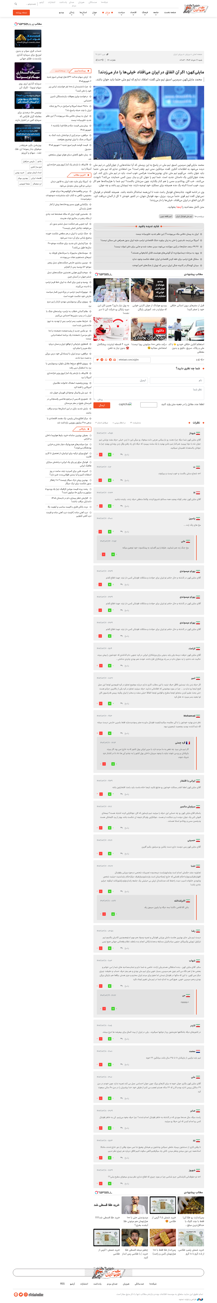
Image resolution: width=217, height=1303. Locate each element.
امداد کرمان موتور (34, 172)
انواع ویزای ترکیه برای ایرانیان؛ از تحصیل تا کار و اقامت (68, 455)
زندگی (71, 12)
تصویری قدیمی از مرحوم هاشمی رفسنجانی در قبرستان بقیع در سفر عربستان (69, 401)
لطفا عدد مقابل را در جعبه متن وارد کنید (182, 404)
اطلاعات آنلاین (195, 8)
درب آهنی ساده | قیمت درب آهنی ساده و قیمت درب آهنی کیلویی (68, 514)
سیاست (121, 12)
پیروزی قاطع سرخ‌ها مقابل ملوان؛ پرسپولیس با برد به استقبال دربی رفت (68, 366)
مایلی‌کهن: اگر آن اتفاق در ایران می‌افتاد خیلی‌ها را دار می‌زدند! (151, 72)
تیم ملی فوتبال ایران (184, 216)
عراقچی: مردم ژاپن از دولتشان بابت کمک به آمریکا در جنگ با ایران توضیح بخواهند (70, 137)
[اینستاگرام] (26, 1294)
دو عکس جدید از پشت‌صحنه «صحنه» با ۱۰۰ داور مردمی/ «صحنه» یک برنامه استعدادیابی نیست (69, 334)
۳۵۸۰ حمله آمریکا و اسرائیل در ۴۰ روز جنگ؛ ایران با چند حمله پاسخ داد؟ (70, 108)
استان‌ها (83, 12)
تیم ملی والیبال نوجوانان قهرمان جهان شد (69, 393)
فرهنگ (145, 12)
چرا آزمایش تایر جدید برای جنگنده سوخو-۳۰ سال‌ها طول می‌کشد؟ (69, 245)
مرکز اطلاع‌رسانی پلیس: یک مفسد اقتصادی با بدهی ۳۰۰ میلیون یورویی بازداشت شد (69, 421)
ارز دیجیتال (37, 183)
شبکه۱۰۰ (104, 2)
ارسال (102, 405)
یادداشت (63, 2)
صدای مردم (72, 4)
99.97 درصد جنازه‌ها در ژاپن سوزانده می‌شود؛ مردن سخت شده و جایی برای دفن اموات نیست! (156, 246)
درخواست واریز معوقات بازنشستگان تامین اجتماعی (70, 99)
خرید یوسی (19, 172)
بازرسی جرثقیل (29, 161)
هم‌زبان (81, 2)
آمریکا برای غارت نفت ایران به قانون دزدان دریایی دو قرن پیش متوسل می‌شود (71, 184)
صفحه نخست (170, 12)
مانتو (40, 161)
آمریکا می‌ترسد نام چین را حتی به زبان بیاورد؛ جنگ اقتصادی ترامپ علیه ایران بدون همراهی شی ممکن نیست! (150, 240)
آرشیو (42, 2)
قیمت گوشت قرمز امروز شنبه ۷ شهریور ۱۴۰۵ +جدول (70, 147)
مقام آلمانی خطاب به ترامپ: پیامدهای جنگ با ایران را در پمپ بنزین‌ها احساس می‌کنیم (68, 313)
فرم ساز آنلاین (36, 167)
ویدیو (61, 12)
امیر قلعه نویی (166, 216)
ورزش (107, 12)
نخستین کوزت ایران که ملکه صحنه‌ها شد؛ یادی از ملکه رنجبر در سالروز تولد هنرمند (68, 216)
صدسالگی (92, 2)
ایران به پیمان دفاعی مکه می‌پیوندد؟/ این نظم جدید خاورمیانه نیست (167, 234)
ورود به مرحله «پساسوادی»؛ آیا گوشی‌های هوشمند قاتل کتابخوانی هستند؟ (165, 253)
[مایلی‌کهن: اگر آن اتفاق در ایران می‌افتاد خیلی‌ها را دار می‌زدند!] (148, 123)
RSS (62, 1284)
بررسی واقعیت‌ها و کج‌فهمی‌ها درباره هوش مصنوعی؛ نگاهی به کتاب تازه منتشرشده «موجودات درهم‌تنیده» (68, 195)
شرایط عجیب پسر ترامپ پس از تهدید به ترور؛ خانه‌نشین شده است (69, 323)
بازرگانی (82, 429)
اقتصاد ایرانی (36, 178)
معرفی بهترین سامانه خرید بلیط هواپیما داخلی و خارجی (68, 437)
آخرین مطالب (80, 175)
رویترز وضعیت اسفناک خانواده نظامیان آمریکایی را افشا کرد (72, 385)
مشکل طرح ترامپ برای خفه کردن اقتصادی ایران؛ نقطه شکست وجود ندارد (165, 259)
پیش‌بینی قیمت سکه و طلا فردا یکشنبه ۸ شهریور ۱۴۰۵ (71, 128)
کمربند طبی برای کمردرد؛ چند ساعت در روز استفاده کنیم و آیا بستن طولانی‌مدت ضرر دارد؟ (70, 472)
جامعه (156, 12)
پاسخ (127, 454)
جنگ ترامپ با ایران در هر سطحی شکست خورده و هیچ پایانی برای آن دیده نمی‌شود (68, 236)
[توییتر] (21, 1294)
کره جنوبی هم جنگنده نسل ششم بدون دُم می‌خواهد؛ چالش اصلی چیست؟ (70, 226)
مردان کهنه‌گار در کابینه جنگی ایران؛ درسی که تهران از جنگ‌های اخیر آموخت (165, 265)
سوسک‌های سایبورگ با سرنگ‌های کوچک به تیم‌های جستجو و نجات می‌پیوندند (70, 255)
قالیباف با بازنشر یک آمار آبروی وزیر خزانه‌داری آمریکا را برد (69, 167)
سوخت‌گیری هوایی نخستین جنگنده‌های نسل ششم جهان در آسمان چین (69, 275)
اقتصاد (133, 12)
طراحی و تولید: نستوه (188, 1299)
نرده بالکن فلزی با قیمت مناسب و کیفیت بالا (68, 507)
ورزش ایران (177, 54)
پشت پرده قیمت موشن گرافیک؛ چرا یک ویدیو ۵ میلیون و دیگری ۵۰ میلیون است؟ (68, 490)
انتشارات (51, 2)
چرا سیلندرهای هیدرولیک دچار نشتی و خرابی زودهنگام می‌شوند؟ (69, 446)
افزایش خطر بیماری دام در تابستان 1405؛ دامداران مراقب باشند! (71, 499)
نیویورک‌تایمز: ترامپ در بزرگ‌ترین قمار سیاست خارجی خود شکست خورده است (68, 294)
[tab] (81, 70)
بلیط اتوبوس (24, 183)
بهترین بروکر (23, 178)
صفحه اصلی (197, 54)
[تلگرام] (16, 1294)
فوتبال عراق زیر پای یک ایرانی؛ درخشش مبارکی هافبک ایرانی (68, 463)
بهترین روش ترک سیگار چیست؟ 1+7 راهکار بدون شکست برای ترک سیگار (70, 481)
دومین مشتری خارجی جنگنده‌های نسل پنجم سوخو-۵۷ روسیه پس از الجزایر (69, 265)
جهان (94, 12)
